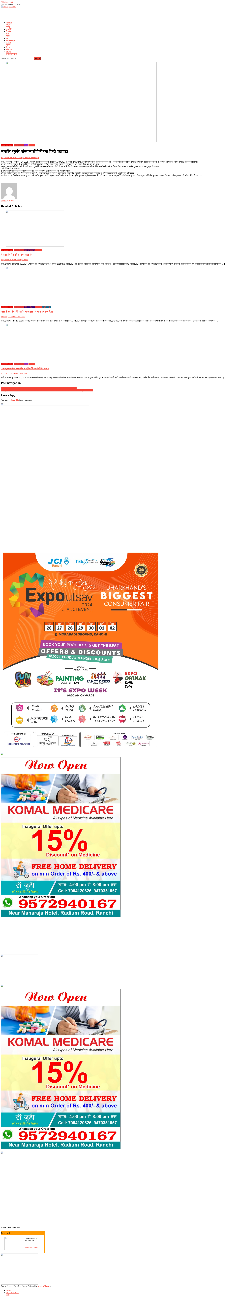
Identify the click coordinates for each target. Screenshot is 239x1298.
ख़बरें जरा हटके (29, 250)
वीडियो (8, 43)
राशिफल (9, 49)
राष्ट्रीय (8, 25)
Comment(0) (34, 158)
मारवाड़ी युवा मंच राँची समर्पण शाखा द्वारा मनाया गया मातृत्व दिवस (27, 311)
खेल (7, 34)
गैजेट (7, 36)
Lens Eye (9, 1290)
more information (31, 1247)
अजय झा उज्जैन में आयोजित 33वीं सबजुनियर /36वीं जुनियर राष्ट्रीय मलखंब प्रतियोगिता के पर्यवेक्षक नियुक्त (39, 388)
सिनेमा (8, 45)
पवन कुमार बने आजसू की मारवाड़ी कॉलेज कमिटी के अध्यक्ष (25, 368)
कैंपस (8, 47)
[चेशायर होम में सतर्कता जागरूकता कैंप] (119, 228)
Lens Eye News (23, 158)
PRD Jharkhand (12, 1293)
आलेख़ (8, 52)
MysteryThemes (44, 1286)
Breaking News (7, 145)
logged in (15, 400)
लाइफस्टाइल (10, 40)
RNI (7, 1295)
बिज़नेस (8, 31)
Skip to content (7, 2)
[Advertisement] (46, 13)
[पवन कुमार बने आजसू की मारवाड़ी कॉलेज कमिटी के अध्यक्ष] (119, 342)
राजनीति (9, 29)
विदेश (8, 27)
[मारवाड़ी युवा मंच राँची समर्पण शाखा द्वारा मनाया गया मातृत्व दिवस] (119, 285)
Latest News (19, 145)
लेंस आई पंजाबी (11, 54)
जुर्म (7, 38)
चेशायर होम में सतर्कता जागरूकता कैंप (16, 254)
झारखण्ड (9, 22)
